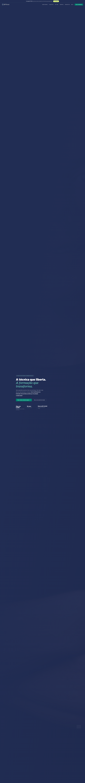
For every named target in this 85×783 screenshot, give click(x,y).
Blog (72, 4)
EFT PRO (56, 4)
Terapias (61, 4)
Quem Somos (45, 4)
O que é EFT (51, 4)
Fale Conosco (79, 4)
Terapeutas (67, 4)
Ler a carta (56, 1)
